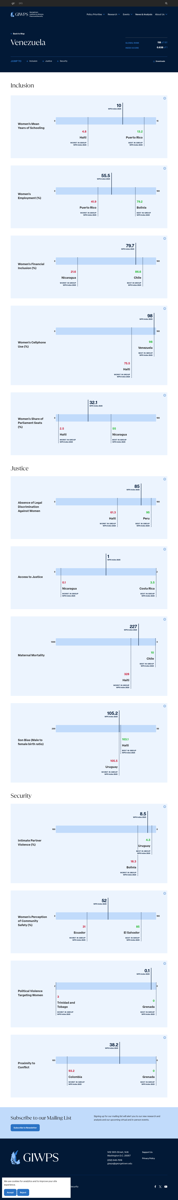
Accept (10, 1192)
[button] (164, 3)
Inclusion (33, 61)
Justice (48, 61)
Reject (23, 1192)
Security (63, 61)
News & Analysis (143, 14)
